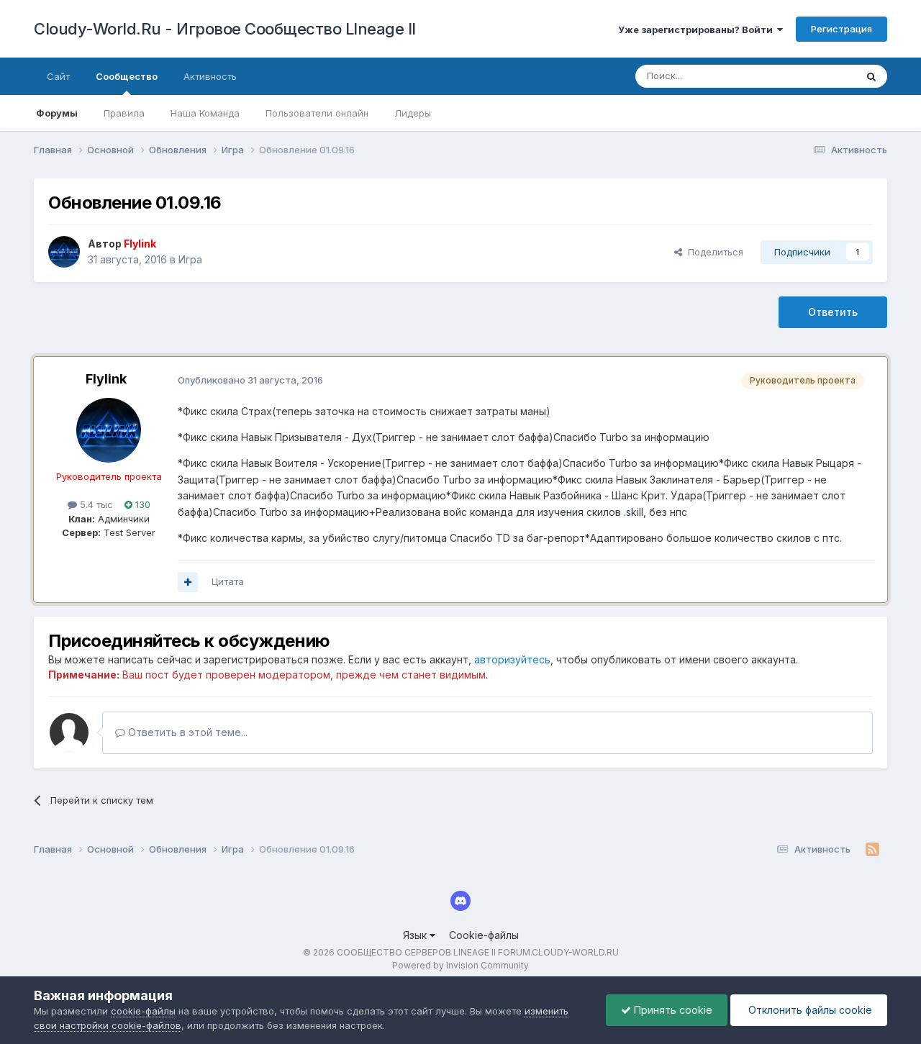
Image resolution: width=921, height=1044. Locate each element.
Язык (416, 935)
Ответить (833, 312)
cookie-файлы (143, 1011)
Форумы (57, 113)
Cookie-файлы (484, 935)
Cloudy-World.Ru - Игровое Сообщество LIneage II (225, 28)
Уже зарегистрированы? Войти (697, 29)
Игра (190, 259)
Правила (124, 113)
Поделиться (712, 252)
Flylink (106, 378)
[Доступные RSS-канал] (872, 850)
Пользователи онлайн (317, 113)
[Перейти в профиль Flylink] (64, 252)
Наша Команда (205, 113)
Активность (210, 76)
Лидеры (412, 113)
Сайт (58, 76)
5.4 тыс (95, 504)
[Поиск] (871, 76)
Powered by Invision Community (460, 965)
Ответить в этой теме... (186, 732)
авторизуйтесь (512, 659)
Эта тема (817, 76)
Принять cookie (671, 1010)
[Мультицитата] (188, 582)
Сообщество (127, 76)
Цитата (228, 581)
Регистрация (841, 29)
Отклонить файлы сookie (808, 1010)
